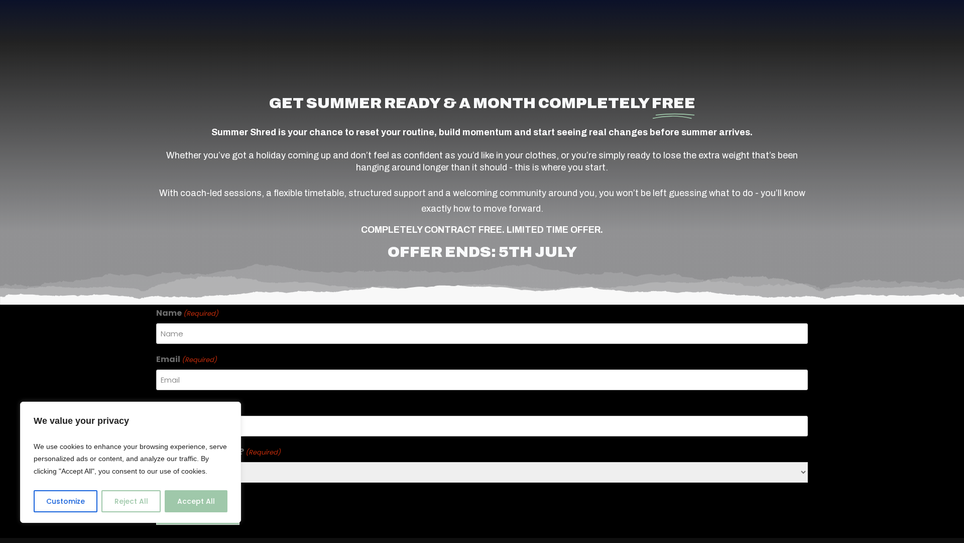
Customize (65, 501)
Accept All (196, 501)
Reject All (131, 501)
